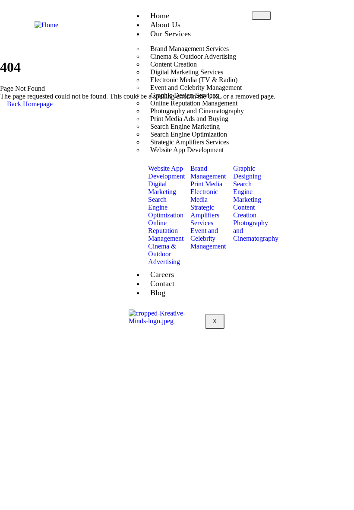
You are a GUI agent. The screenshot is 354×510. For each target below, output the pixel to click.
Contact (162, 283)
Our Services (170, 33)
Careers (162, 274)
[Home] (46, 25)
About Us (165, 24)
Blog (157, 292)
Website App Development (187, 149)
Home (159, 15)
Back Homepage (29, 104)
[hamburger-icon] (261, 15)
